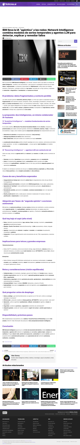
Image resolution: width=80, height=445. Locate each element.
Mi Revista (50, 435)
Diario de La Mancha (68, 432)
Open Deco (4, 423)
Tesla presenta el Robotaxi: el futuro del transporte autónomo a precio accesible (71, 107)
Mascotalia (50, 430)
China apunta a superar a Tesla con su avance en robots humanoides (71, 114)
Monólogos (50, 428)
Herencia (65, 433)
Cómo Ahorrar (51, 432)
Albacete (65, 421)
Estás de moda (36, 423)
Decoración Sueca (6, 425)
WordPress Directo (21, 428)
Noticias (15, 27)
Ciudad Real (66, 428)
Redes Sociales (21, 430)
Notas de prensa (7, 27)
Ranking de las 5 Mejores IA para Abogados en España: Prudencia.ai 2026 (30, 384)
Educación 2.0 (51, 421)
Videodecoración (5, 428)
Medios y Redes (74, 412)
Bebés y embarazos (37, 425)
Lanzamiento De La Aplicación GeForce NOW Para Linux (48, 383)
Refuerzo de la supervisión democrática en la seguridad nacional (67, 371)
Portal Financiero (51, 433)
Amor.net (35, 426)
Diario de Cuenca (67, 430)
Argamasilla (66, 425)
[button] (77, 4)
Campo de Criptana (68, 426)
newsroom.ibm (8, 341)
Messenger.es (20, 423)
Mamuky (34, 428)
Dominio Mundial (51, 423)
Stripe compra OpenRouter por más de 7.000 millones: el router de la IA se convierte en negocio (68, 403)
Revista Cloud (20, 432)
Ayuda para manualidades (7, 430)
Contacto (68, 413)
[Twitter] (77, 1)
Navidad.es (50, 425)
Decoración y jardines (6, 432)
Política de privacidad (65, 441)
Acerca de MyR (74, 413)
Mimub (3, 433)
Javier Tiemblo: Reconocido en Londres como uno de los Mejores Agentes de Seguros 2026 (10, 384)
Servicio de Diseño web (60, 413)
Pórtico (3, 435)
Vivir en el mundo (36, 432)
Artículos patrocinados (49, 413)
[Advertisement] (40, 16)
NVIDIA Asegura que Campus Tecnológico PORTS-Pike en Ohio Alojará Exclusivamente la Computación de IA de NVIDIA (49, 403)
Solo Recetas (35, 421)
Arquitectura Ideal (6, 426)
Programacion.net (21, 421)
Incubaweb (20, 426)
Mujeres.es (35, 430)
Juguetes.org (51, 426)
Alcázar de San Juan (68, 423)
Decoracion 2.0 (5, 421)
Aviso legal (58, 441)
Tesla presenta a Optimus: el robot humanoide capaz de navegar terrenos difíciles (71, 99)
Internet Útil (20, 433)
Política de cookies (73, 441)
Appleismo (20, 425)
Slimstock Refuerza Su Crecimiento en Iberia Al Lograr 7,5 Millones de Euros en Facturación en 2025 (11, 403)
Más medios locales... (68, 435)
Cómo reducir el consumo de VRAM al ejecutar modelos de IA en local (30, 403)
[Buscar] (75, 41)
